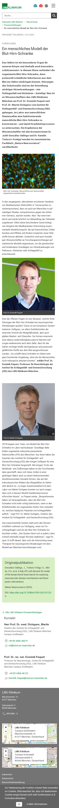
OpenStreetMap (41, 742)
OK (19, 804)
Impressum (7, 774)
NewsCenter (32, 22)
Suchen (54, 15)
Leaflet (29, 742)
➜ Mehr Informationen (36, 804)
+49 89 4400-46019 (18, 641)
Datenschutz (7, 778)
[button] (22, 646)
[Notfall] (41, 6)
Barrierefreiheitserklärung (13, 782)
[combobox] (29, 15)
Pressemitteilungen (12, 25)
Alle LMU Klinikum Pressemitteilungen (23, 612)
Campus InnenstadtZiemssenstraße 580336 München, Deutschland (29, 756)
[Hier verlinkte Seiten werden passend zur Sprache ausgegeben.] (46, 5)
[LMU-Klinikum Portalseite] (11, 6)
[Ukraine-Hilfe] (35, 6)
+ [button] (6, 727)
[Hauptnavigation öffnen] (53, 5)
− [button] (6, 731)
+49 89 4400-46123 (18, 673)
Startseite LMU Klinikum (12, 22)
